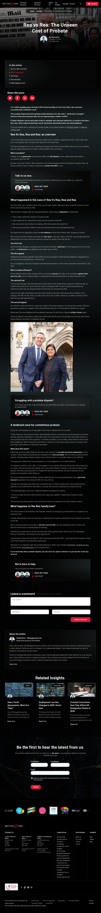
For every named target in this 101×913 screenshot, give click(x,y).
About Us (51, 4)
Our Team (78, 839)
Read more (13, 664)
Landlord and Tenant (63, 846)
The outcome (15, 79)
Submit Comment (80, 620)
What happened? (17, 72)
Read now (11, 721)
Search (80, 4)
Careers (72, 4)
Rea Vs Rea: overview (19, 69)
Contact (94, 4)
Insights (65, 4)
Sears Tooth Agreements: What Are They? (18, 705)
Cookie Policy (61, 900)
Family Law (60, 841)
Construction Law (62, 863)
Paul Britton (55, 37)
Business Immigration (63, 860)
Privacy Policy (35, 900)
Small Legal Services (63, 856)
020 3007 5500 (72, 127)
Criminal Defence (62, 839)
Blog (91, 837)
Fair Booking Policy (74, 900)
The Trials (14, 76)
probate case (25, 107)
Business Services (37, 4)
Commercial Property (63, 867)
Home (32, 11)
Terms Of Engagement (49, 900)
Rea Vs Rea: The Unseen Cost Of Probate (58, 11)
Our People (57, 4)
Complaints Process (37, 903)
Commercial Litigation (63, 865)
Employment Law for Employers (63, 873)
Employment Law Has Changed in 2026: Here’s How (50, 705)
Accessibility (49, 903)
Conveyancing (61, 837)
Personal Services (23, 4)
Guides (92, 839)
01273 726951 (41, 850)
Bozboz (91, 903)
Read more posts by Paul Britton (28, 641)
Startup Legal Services (63, 877)
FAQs (91, 841)
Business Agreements (63, 858)
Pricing (78, 844)
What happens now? (18, 83)
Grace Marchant (28, 547)
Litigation (59, 848)
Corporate (60, 870)
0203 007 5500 (41, 186)
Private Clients (61, 851)
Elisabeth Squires (82, 545)
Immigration (60, 844)
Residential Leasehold (63, 853)
